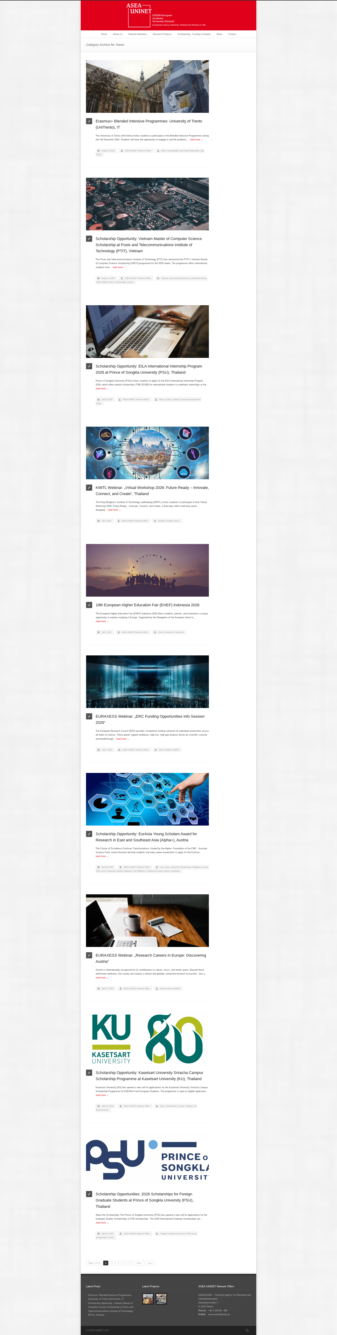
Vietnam (164, 278)
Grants (130, 282)
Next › (139, 1263)
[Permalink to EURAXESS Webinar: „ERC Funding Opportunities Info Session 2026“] (147, 681)
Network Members (137, 34)
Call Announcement (198, 278)
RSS (247, 1330)
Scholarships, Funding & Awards (194, 34)
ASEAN (105, 282)
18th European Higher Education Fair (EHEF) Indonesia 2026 (147, 605)
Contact (232, 34)
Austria (167, 871)
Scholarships (120, 282)
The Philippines (139, 871)
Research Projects (162, 34)
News (219, 34)
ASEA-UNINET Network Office (138, 151)
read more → (196, 139)
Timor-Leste (101, 871)
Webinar (161, 521)
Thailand (175, 399)
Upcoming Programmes (189, 151)
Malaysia (128, 871)
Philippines (196, 867)
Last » (150, 1263)
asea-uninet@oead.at (219, 1314)
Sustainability (172, 151)
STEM (98, 154)
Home (104, 34)
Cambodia (175, 871)
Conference (169, 632)
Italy (202, 151)
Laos (162, 867)
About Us (118, 34)
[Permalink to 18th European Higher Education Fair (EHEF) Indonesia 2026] (147, 570)
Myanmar (175, 867)
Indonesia (179, 632)
